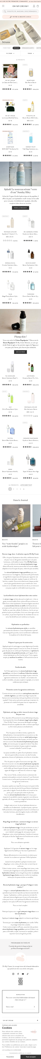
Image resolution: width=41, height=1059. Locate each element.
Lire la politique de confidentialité (11, 1050)
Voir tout (7, 48)
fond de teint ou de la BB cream (27, 837)
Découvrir (20, 352)
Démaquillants (28, 48)
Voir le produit (20, 208)
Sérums (16, 48)
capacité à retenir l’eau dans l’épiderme (21, 745)
